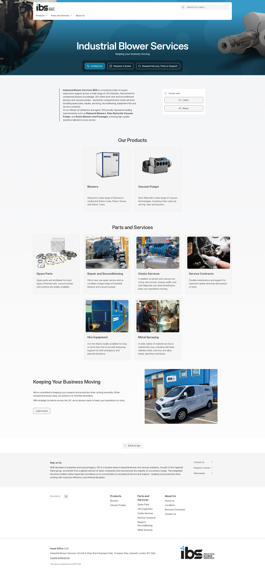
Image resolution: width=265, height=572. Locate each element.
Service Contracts (146, 517)
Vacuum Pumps (118, 505)
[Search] (183, 7)
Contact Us (170, 514)
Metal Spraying (144, 529)
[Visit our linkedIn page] (66, 496)
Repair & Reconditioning (144, 524)
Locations (170, 505)
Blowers (114, 500)
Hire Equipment (145, 508)
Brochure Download (175, 509)
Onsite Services (145, 513)
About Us (169, 500)
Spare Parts (143, 504)
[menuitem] (42, 15)
